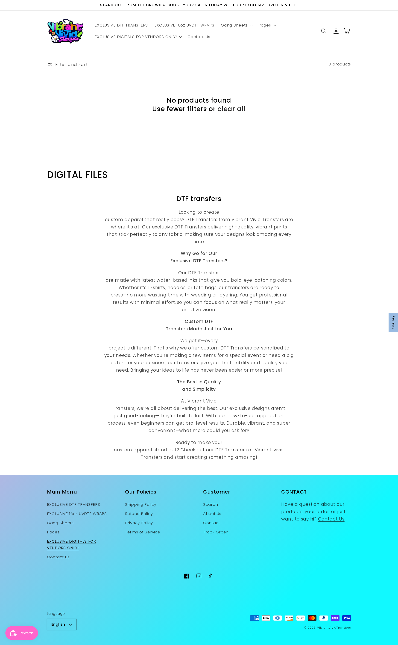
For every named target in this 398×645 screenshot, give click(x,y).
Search (210, 504)
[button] (236, 25)
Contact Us (58, 557)
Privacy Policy (139, 523)
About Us (212, 513)
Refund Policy (139, 513)
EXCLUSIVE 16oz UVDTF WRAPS (77, 513)
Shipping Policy (140, 504)
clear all (231, 109)
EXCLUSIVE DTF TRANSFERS (73, 504)
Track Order (215, 532)
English (58, 624)
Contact (211, 523)
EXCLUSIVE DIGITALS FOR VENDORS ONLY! (71, 544)
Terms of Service (142, 532)
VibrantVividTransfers (334, 628)
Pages (53, 532)
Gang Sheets (60, 523)
